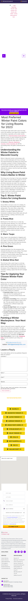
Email (2, 377)
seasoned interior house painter (17, 135)
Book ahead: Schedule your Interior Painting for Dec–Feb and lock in (14, 110)
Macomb (11, 142)
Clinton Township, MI (11, 143)
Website (3, 381)
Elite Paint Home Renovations (12, 517)
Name (3, 372)
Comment (4, 356)
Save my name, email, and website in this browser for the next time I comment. (13, 388)
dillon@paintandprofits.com (17, 344)
